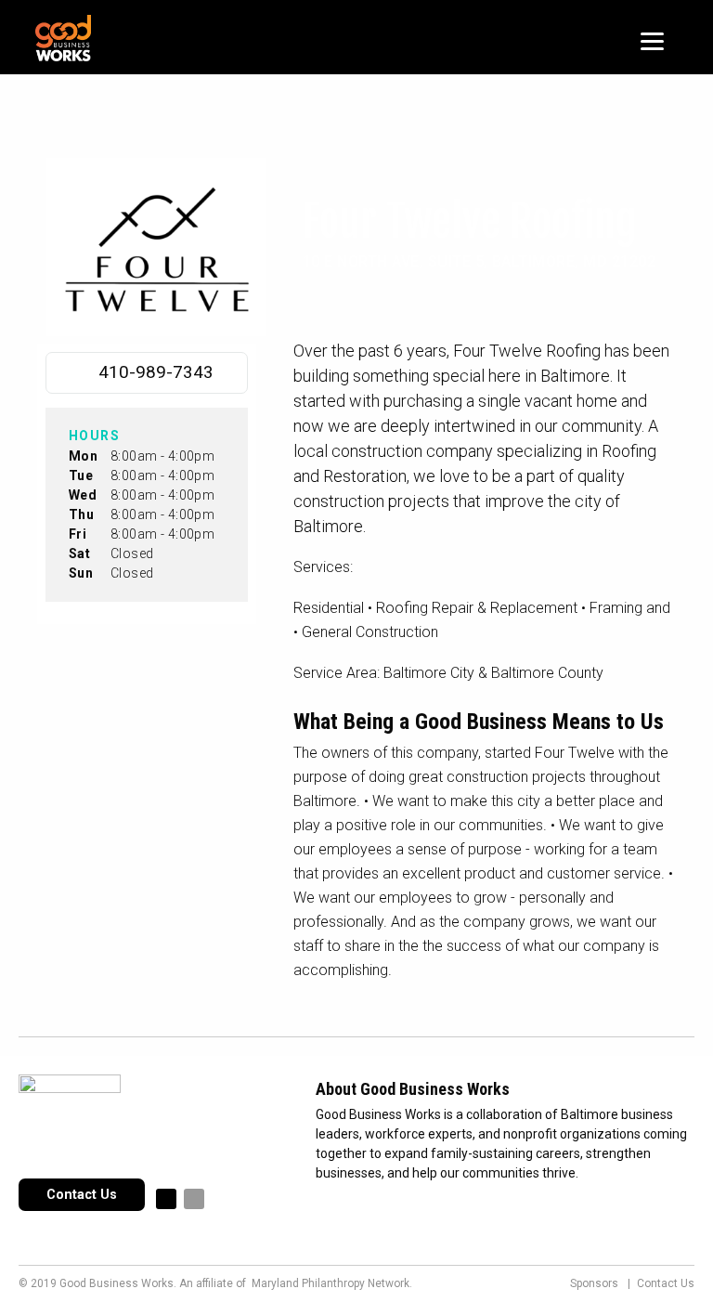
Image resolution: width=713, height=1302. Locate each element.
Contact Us (81, 1195)
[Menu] (652, 39)
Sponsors (594, 1283)
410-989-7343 (156, 372)
